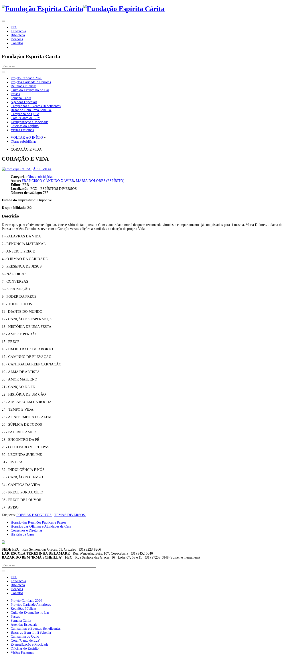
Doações (17, 39)
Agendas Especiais (24, 102)
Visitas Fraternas (22, 130)
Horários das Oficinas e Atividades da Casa (41, 526)
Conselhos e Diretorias (26, 530)
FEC (14, 27)
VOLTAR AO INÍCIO (27, 137)
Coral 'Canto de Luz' (25, 118)
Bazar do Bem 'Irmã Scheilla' (31, 110)
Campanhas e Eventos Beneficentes (36, 106)
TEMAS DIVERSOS (70, 515)
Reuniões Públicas (23, 86)
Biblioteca (18, 35)
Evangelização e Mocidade (29, 122)
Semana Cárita (21, 98)
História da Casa (22, 534)
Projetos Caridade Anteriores (31, 82)
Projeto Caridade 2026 (26, 78)
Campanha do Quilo (25, 114)
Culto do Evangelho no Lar (30, 90)
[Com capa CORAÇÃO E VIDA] (26, 169)
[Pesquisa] (3, 71)
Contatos (17, 43)
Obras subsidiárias (23, 141)
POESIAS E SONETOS (34, 515)
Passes (15, 94)
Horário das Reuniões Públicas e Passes (38, 522)
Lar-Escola (18, 31)
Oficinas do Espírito (25, 126)
